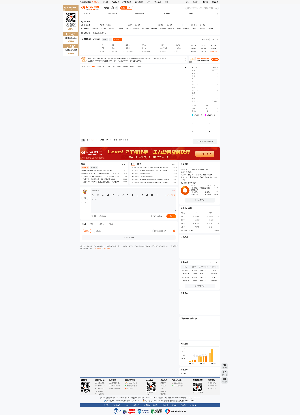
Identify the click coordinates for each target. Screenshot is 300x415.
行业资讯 (94, 167)
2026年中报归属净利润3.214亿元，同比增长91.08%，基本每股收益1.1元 (118, 61)
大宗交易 (202, 28)
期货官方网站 (212, 388)
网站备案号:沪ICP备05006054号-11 (131, 401)
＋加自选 (117, 39)
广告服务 (127, 405)
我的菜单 (196, 2)
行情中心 (109, 7)
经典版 (130, 8)
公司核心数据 (186, 208)
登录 (187, 2)
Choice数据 (157, 2)
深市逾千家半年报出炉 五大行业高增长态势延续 (97, 170)
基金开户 (163, 383)
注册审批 (194, 28)
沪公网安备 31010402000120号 (154, 401)
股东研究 (203, 48)
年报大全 (163, 28)
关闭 (77, 6)
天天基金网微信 (178, 386)
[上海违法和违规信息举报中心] (157, 411)
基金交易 (163, 386)
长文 (95, 216)
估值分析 (211, 28)
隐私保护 (174, 405)
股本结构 (184, 262)
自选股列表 (86, 33)
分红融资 (193, 51)
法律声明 (165, 405)
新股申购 (128, 28)
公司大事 (203, 51)
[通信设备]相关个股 (189, 319)
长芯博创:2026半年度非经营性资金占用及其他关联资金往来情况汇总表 (151, 170)
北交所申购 (145, 28)
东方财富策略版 (100, 388)
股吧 (166, 2)
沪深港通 (87, 25)
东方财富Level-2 (100, 386)
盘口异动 (87, 22)
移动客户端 (95, 2)
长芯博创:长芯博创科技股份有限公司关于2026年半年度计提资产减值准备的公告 (151, 168)
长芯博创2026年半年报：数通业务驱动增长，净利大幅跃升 (100, 182)
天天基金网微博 (178, 383)
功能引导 (224, 382)
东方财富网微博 (132, 383)
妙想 (148, 2)
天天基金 (149, 380)
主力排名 (103, 28)
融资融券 (171, 28)
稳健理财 (163, 394)
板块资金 (111, 28)
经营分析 (213, 45)
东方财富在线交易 (114, 386)
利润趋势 (184, 344)
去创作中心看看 (170, 195)
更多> (124, 164)
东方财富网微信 (132, 386)
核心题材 (213, 48)
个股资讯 (85, 167)
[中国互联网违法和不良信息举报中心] (176, 411)
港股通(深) (194, 25)
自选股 (224, 368)
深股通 (130, 25)
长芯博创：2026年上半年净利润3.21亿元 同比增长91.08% (100, 176)
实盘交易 (214, 39)
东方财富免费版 (100, 383)
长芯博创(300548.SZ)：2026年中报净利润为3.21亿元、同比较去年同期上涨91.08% (101, 173)
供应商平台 (136, 405)
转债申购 (136, 28)
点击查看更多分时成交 (205, 141)
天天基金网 (115, 2)
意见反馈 (224, 375)
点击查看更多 (200, 200)
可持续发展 (116, 405)
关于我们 (107, 405)
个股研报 (120, 28)
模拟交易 (205, 39)
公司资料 (184, 164)
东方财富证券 (126, 2)
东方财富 (84, 380)
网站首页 (83, 2)
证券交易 (205, 2)
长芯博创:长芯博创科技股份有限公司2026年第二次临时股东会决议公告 (151, 182)
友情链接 (193, 405)
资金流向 (95, 28)
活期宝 (162, 388)
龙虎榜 (178, 28)
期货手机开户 (212, 383)
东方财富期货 (198, 380)
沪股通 (102, 25)
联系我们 (147, 405)
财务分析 (193, 48)
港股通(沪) (161, 25)
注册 (84, 202)
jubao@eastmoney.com (194, 398)
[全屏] (185, 67)
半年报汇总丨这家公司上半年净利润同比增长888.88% (99, 179)
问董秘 (102, 224)
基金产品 (163, 391)
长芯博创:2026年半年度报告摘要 (142, 176)
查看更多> (213, 51)
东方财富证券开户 (114, 383)
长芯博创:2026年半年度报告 (141, 173)
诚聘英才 (156, 405)
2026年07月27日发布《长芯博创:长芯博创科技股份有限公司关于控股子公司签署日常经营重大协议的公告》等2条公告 (129, 58)
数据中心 (87, 28)
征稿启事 (184, 405)
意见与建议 (130, 389)
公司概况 (203, 45)
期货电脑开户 (212, 386)
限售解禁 (186, 28)
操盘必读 (193, 45)
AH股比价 (154, 28)
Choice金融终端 (99, 394)
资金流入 (109, 25)
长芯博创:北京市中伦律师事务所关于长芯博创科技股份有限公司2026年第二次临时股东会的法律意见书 (151, 179)
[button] (93, 195)
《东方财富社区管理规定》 (102, 248)
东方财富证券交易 (114, 388)
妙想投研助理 (99, 391)
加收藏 (88, 2)
